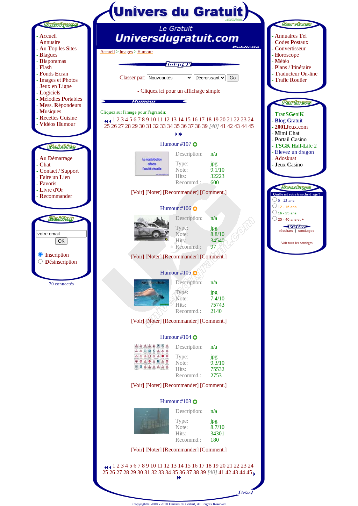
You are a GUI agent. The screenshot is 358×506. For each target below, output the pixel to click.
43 (237, 126)
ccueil (48, 36)
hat (45, 165)
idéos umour (57, 124)
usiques (50, 111)
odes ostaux (291, 42)
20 (222, 119)
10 (153, 119)
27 (121, 126)
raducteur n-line (296, 74)
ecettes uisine (58, 118)
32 (156, 126)
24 (250, 119)
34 (170, 126)
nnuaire (50, 42)
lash (46, 67)
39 (205, 126)
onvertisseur (290, 48)
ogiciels (50, 92)
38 (198, 126)
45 (251, 126)
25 (107, 126)
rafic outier (291, 80)
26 (114, 126)
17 (202, 119)
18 (209, 119)
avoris (48, 183)
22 (236, 119)
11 (160, 119)
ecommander (56, 196)
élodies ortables (61, 99)
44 (244, 126)
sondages (306, 231)
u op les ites (58, 48)
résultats (286, 231)
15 (188, 119)
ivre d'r (51, 190)
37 (191, 126)
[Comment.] (213, 192)
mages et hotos (59, 80)
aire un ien (55, 177)
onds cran (54, 74)
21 (229, 119)
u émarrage (56, 158)
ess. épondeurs (60, 105)
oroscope (287, 55)
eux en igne (56, 86)
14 (181, 119)
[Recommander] (181, 192)
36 (184, 126)
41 (223, 126)
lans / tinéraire (293, 67)
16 (195, 119)
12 (167, 119)
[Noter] (153, 192)
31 (149, 126)
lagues (48, 55)
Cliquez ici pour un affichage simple (180, 91)
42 (230, 126)
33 (163, 126)
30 (142, 126)
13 (174, 119)
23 (243, 119)
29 (135, 126)
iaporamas (53, 61)
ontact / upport (59, 171)
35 (177, 126)
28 (128, 126)
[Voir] (137, 192)
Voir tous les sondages (297, 243)
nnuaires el (291, 36)
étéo (282, 61)
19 (216, 119)
